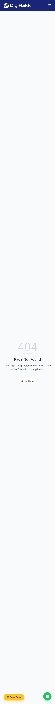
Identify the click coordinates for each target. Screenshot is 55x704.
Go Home (29, 381)
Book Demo (16, 697)
